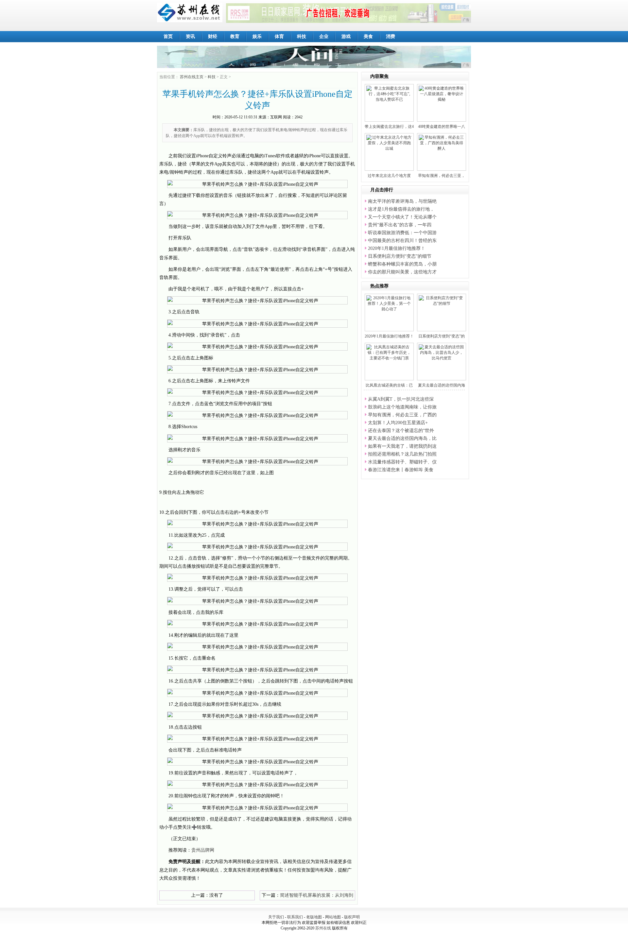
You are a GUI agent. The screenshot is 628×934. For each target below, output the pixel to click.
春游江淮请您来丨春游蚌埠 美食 (400, 469)
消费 (390, 36)
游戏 (346, 36)
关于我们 (276, 917)
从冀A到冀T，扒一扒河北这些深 (401, 399)
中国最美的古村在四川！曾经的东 (402, 240)
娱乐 (257, 36)
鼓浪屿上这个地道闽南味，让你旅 (402, 407)
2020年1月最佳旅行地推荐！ (396, 248)
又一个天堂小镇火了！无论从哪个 (402, 217)
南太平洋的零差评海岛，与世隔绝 (402, 201)
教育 (234, 36)
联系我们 (295, 917)
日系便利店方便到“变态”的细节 (399, 256)
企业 (323, 36)
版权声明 (352, 917)
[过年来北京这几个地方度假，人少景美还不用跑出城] (389, 142)
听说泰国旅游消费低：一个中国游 (402, 232)
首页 (168, 36)
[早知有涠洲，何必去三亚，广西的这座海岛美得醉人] (441, 142)
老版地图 (314, 917)
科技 (301, 36)
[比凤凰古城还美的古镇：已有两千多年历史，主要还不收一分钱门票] (389, 352)
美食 (368, 36)
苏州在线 (323, 928)
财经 (212, 36)
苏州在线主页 (191, 77)
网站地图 (333, 917)
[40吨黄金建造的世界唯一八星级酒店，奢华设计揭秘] (441, 93)
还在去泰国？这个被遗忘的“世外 (401, 430)
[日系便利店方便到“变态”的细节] (441, 300)
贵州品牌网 (202, 850)
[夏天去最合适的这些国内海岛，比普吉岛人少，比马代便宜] (441, 352)
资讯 (190, 36)
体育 (279, 36)
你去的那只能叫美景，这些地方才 (402, 271)
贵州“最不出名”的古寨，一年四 (399, 224)
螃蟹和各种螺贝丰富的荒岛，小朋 (402, 264)
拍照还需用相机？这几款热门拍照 (402, 454)
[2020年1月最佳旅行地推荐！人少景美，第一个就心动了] (389, 303)
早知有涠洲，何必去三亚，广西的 (402, 414)
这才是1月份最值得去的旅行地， (401, 209)
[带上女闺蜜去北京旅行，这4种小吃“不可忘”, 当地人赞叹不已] (389, 93)
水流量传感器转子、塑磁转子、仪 (402, 461)
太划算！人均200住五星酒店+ (398, 422)
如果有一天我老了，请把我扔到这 (402, 446)
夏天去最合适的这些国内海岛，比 (402, 438)
